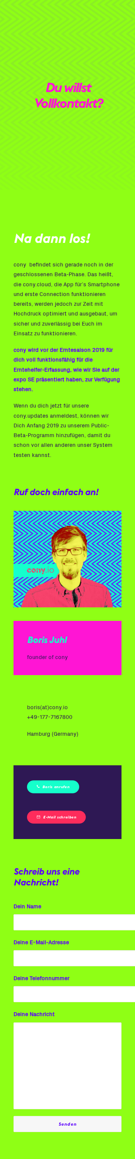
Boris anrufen (55, 786)
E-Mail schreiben (59, 817)
